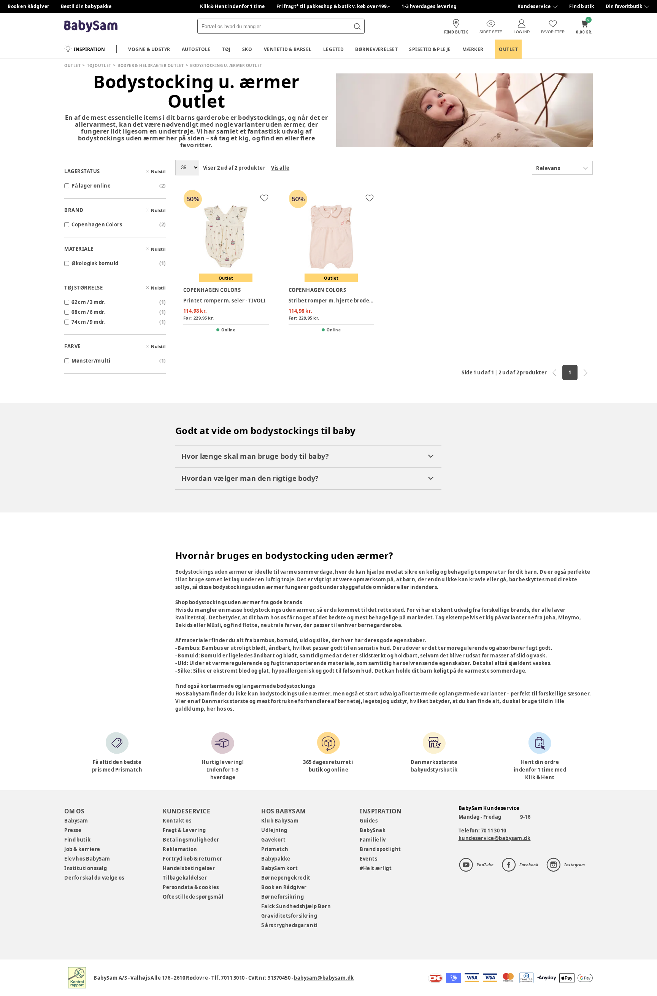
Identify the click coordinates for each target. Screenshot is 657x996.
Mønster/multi (91, 360)
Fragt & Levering (184, 830)
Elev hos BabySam (87, 858)
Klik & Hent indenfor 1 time (232, 6)
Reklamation (180, 849)
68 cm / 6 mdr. (88, 312)
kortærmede (421, 693)
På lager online (91, 185)
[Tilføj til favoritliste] (264, 197)
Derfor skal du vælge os (94, 877)
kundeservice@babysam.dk (495, 838)
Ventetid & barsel (288, 49)
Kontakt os (177, 820)
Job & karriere (82, 849)
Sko (247, 49)
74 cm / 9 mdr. (88, 321)
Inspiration (89, 49)
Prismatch (275, 849)
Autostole (196, 49)
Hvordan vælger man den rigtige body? (250, 478)
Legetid (333, 49)
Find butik (581, 6)
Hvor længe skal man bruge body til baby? (255, 456)
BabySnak (373, 830)
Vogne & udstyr (149, 49)
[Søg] (357, 26)
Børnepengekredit (285, 877)
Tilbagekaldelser (185, 877)
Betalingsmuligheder (191, 839)
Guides (369, 820)
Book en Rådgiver (28, 6)
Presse (72, 830)
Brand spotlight (380, 849)
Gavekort (273, 839)
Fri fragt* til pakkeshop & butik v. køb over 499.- (333, 6)
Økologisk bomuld (95, 263)
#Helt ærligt (376, 868)
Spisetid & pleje (430, 49)
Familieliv (373, 839)
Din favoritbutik (624, 6)
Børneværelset (376, 49)
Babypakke (275, 858)
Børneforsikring (282, 896)
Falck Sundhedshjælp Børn (296, 906)
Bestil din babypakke (86, 6)
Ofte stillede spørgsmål (193, 896)
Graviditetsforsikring (289, 915)
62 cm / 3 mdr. (88, 302)
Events (368, 858)
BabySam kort (279, 868)
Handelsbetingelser (189, 868)
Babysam (76, 820)
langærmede (463, 693)
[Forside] (90, 26)
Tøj (226, 49)
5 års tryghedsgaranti (289, 925)
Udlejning (274, 830)
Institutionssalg (85, 868)
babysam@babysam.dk (324, 977)
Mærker (473, 49)
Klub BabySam (279, 820)
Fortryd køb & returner (192, 858)
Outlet (508, 49)
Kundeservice (534, 6)
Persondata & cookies (191, 887)
